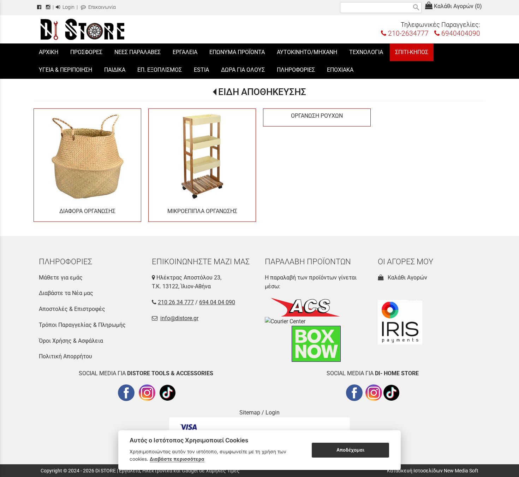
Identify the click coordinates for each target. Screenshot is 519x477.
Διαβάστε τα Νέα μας (66, 293)
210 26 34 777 (176, 302)
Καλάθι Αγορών (406, 277)
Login (67, 7)
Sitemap (249, 412)
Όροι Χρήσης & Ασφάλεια (71, 340)
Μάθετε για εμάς (61, 277)
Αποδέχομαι (350, 450)
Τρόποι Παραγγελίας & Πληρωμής (82, 325)
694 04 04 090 (217, 302)
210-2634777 (407, 33)
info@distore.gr (179, 318)
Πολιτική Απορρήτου (65, 356)
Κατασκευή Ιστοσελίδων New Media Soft (432, 470)
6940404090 (460, 33)
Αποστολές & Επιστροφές (72, 309)
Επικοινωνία (101, 7)
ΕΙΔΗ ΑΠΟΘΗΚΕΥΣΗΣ (262, 92)
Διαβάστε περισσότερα (177, 459)
